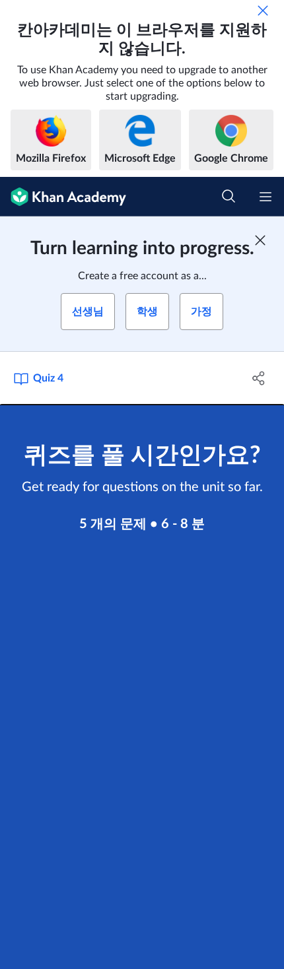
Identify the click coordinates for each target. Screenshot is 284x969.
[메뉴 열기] (265, 197)
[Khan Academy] (63, 197)
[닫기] (262, 10)
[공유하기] (259, 378)
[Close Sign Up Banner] (260, 240)
